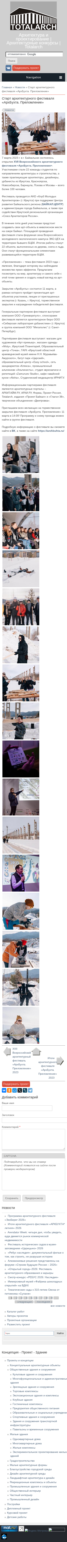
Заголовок (8, 1114)
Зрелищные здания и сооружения (33, 1386)
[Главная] (33, 29)
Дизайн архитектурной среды (28, 1473)
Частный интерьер (21, 1495)
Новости (20, 87)
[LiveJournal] (25, 1090)
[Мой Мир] (14, 1090)
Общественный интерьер (25, 1490)
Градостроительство (22, 1460)
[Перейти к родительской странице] (36, 1051)
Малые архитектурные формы (28, 1464)
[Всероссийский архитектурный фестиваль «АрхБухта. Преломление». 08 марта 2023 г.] (20, 928)
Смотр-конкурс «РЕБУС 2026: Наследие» (33, 1277)
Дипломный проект (18, 1508)
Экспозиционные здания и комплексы (36, 1395)
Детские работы (16, 1517)
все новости (58, 1305)
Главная (7, 87)
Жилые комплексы (24, 1447)
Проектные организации (22, 1320)
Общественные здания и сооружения (33, 1369)
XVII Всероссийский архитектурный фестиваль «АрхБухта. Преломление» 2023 (20, 1060)
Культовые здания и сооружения (32, 1374)
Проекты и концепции (20, 1360)
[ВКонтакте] (4, 1090)
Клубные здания (23, 1399)
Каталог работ (15, 1311)
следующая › (25, 1301)
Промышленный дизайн (24, 1499)
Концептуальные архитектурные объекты (35, 1365)
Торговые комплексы (25, 1391)
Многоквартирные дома (27, 1443)
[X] (19, 1090)
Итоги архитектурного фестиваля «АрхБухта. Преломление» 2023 (47, 1068)
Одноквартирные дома (27, 1439)
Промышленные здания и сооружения (33, 1486)
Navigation (33, 77)
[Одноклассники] (9, 1090)
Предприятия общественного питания (36, 1408)
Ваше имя (8, 1103)
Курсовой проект (17, 1512)
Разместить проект (18, 1324)
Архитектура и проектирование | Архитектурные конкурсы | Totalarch (33, 41)
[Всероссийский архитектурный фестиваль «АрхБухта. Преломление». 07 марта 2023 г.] (20, 472)
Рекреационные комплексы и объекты (33, 1482)
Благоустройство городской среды (31, 1469)
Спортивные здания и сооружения (34, 1416)
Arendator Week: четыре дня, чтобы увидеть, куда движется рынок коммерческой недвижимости (33, 1236)
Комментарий (11, 1126)
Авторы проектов (17, 1315)
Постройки (13, 1504)
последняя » (44, 1301)
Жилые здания (19, 1434)
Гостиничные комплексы (27, 1404)
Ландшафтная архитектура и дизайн (32, 1477)
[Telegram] (30, 1090)
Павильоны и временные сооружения (36, 1429)
